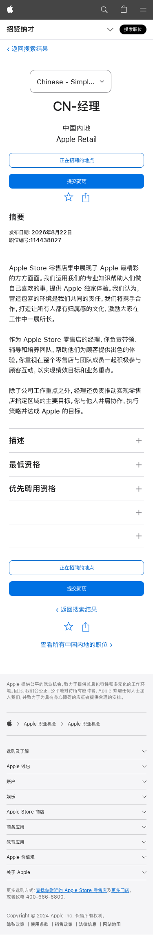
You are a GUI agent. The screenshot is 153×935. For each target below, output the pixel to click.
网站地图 (112, 924)
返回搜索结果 (29, 48)
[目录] (143, 10)
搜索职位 (133, 29)
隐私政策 (15, 924)
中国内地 (76, 128)
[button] (104, 10)
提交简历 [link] (76, 181)
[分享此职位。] (86, 197)
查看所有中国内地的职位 (74, 644)
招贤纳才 (21, 29)
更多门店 (120, 890)
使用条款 (40, 924)
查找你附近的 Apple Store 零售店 (71, 890)
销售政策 (64, 924)
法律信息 (88, 924)
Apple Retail (76, 139)
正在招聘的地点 (77, 160)
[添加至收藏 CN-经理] (69, 197)
